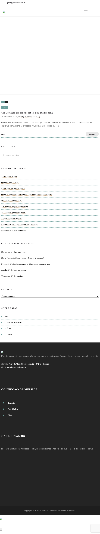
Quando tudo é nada (9, 182)
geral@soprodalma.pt (16, 3)
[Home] (4, 10)
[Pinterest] (93, 3)
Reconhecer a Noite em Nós (13, 230)
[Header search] (94, 11)
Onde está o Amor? (35, 258)
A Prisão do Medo (9, 176)
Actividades (13, 409)
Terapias (8, 334)
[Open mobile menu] (86, 11)
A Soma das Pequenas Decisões (14, 206)
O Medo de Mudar (18, 270)
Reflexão (8, 328)
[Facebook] (82, 3)
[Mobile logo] (1, 517)
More (3, 134)
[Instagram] (87, 3)
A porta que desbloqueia (11, 218)
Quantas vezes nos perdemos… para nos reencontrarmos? (26, 194)
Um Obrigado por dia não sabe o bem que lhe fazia (27, 112)
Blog (7, 316)
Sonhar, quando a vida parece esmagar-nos (31, 264)
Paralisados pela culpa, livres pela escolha (19, 224)
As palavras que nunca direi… (13, 212)
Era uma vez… (20, 252)
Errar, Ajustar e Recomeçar (13, 188)
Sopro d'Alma (26, 117)
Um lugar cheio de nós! (11, 200)
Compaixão (19, 276)
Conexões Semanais (13, 322)
